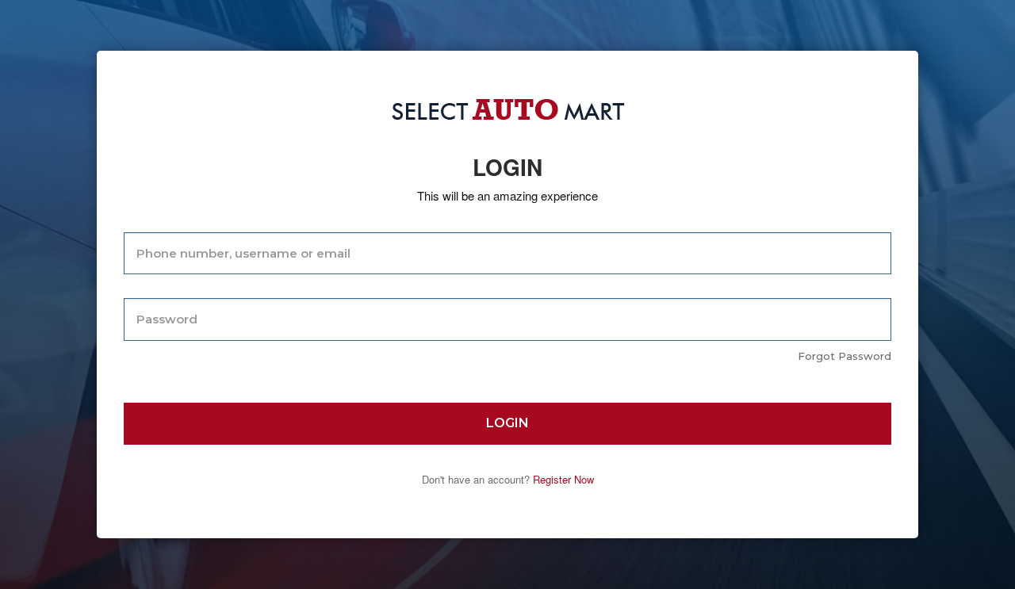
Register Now (563, 479)
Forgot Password (844, 356)
